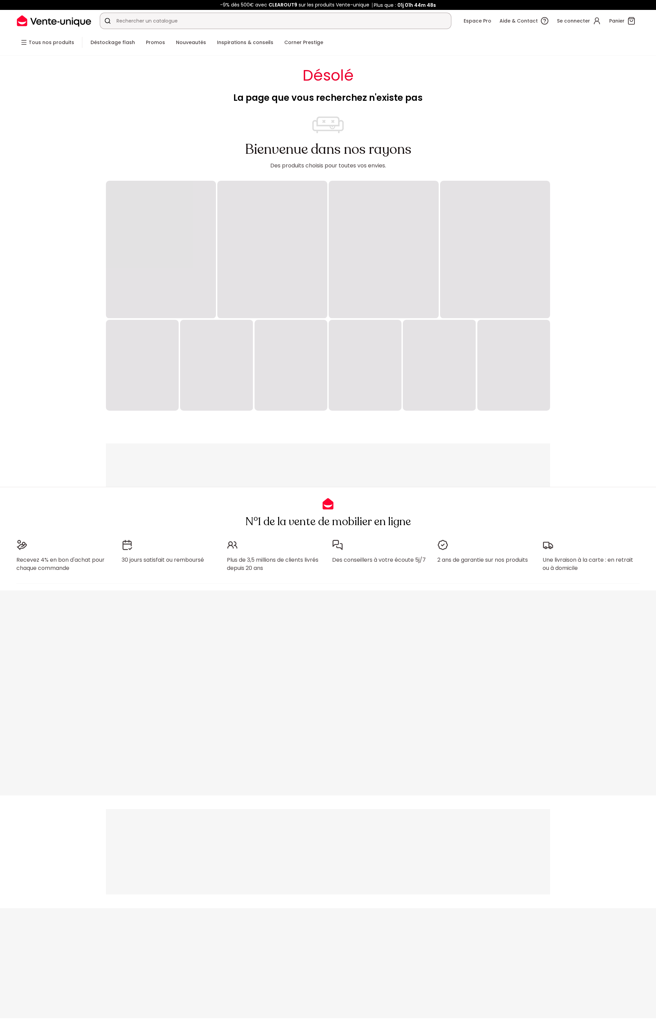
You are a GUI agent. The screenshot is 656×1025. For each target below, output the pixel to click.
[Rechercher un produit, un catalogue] (107, 20)
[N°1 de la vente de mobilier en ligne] (54, 20)
